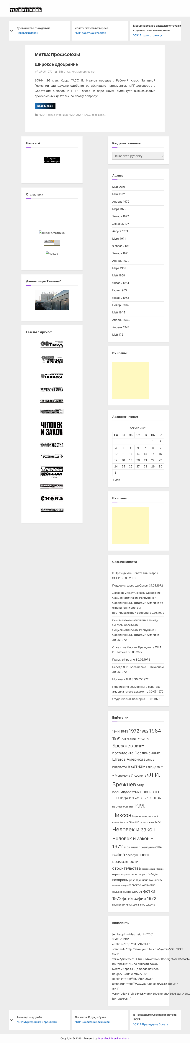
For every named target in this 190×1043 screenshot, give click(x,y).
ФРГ (137, 822)
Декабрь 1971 (121, 223)
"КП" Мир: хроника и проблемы (36, 1021)
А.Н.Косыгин (129, 738)
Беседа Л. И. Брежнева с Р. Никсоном (138, 667)
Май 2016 (118, 186)
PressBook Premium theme (114, 1038)
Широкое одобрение (56, 64)
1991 (116, 738)
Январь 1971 (120, 253)
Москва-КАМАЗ (122, 679)
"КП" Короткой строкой (90, 32)
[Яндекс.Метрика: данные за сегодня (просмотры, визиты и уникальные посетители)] (52, 232)
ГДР (149, 767)
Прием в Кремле (123, 659)
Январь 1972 (120, 216)
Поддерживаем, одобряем (130, 585)
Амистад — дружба (29, 1017)
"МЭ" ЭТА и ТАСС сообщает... (87, 114)
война (118, 854)
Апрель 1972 (120, 201)
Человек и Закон (27, 32)
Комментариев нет (83, 72)
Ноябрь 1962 (120, 305)
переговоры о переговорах (129, 874)
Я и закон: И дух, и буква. (90, 1017)
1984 (155, 731)
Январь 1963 (120, 297)
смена (127, 891)
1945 (124, 731)
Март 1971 (119, 238)
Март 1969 (119, 268)
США (131, 822)
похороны (120, 880)
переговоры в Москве (152, 869)
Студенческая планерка (128, 699)
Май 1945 (118, 312)
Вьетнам (136, 766)
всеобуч (132, 855)
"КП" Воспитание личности (92, 1021)
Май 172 (117, 334)
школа (150, 904)
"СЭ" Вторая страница (147, 35)
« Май (116, 480)
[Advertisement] (130, 380)
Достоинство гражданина (33, 27)
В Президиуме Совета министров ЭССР (154, 1017)
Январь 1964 (120, 283)
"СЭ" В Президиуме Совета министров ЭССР (150, 1025)
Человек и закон (133, 829)
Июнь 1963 (119, 290)
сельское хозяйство (141, 885)
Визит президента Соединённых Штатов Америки (136, 753)
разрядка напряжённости (145, 880)
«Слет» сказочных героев (91, 27)
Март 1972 (119, 209)
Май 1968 (118, 275)
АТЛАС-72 (143, 739)
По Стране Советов (123, 806)
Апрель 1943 (121, 320)
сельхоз (117, 891)
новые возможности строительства (131, 861)
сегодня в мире (120, 885)
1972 (134, 731)
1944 (116, 731)
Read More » (46, 106)
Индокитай (140, 775)
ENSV (61, 71)
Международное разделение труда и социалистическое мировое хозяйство (157, 28)
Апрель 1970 (120, 260)
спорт (137, 891)
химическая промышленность (128, 904)
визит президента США (146, 847)
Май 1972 (118, 194)
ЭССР (127, 847)
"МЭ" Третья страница (53, 114)
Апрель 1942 (121, 327)
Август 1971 (120, 231)
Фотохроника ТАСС (150, 822)
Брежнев (122, 746)
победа (153, 874)
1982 (144, 731)
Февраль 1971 (121, 246)
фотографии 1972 (139, 898)
